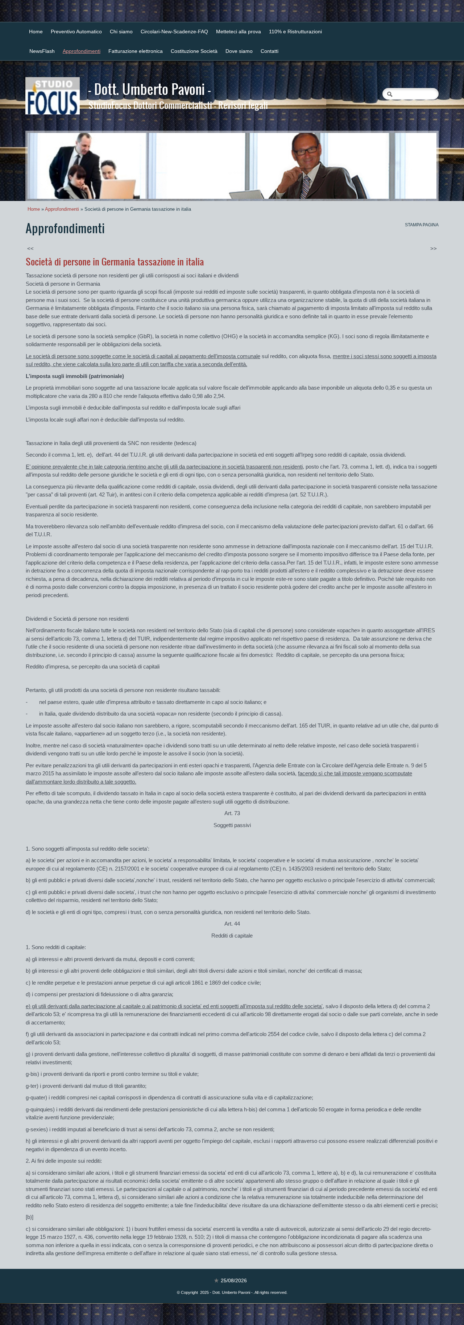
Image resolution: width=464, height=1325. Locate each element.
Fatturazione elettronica (135, 51)
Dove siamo (239, 51)
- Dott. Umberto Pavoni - (149, 88)
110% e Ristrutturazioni (295, 31)
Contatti (269, 51)
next (416, 165)
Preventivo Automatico (76, 31)
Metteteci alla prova (238, 31)
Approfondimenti (81, 51)
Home (36, 31)
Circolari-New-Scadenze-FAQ (174, 31)
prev (47, 165)
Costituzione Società (194, 51)
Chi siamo (121, 31)
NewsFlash (42, 51)
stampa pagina (422, 225)
